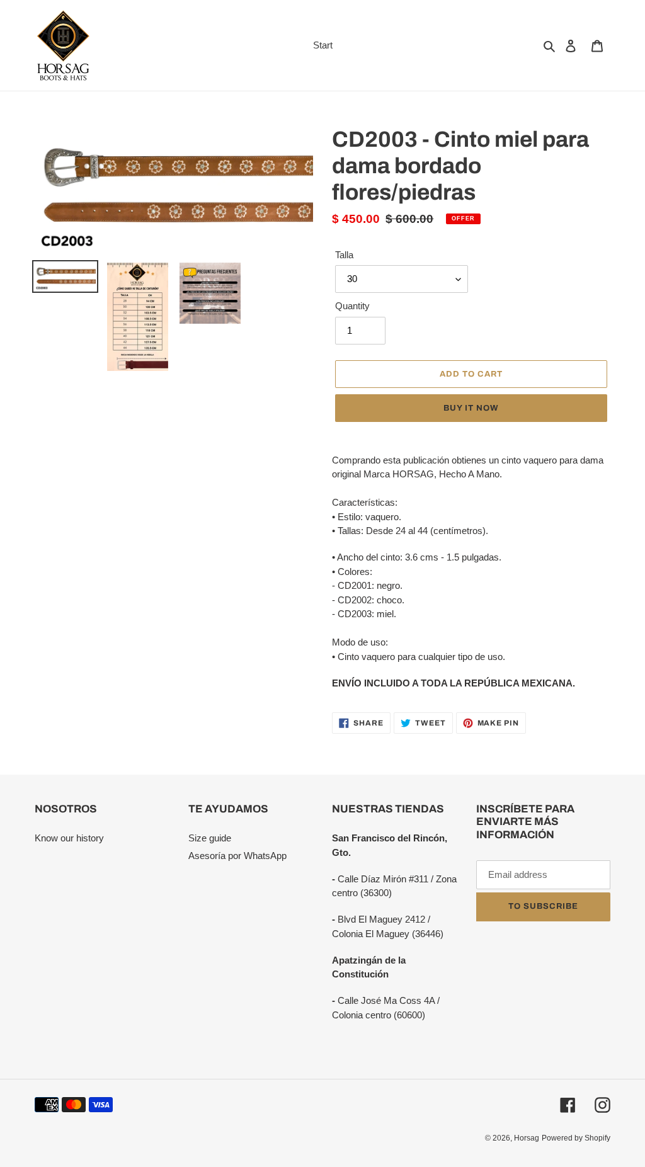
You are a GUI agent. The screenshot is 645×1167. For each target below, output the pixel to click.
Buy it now (471, 408)
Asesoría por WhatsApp (237, 855)
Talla (344, 254)
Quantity (352, 305)
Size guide (209, 838)
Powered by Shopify (576, 1138)
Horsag (526, 1138)
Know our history (69, 838)
